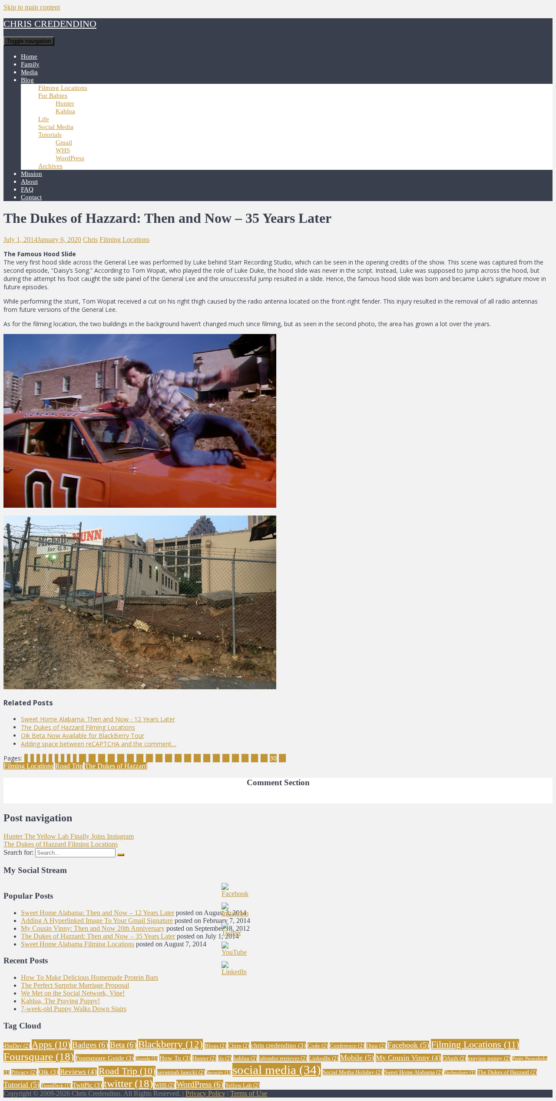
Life (43, 119)
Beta (123, 1044)
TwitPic (87, 1084)
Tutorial (21, 1084)
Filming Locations (62, 87)
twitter (128, 1083)
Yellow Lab (242, 1085)
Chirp (238, 1045)
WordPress (70, 158)
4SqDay (16, 1045)
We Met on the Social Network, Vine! (73, 993)
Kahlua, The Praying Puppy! (60, 1001)
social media (276, 1070)
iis (225, 1058)
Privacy (24, 1072)
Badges (90, 1044)
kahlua (245, 1058)
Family (30, 64)
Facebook (408, 1045)
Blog (27, 79)
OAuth (454, 1058)
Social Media (55, 126)
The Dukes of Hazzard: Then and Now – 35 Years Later (98, 936)
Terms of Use (248, 1093)
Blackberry (170, 1044)
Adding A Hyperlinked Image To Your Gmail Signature (97, 920)
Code (318, 1045)
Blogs (215, 1045)
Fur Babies (52, 95)
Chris (90, 239)
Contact (31, 197)
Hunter (65, 103)
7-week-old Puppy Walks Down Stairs (73, 1008)
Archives (50, 165)
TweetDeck (56, 1085)
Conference (347, 1045)
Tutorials (50, 134)
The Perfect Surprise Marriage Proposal (75, 985)
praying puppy (489, 1058)
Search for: (18, 852)
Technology (460, 1072)
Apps (51, 1044)
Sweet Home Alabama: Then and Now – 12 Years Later (97, 912)
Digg (376, 1045)
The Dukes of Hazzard (116, 766)
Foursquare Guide (105, 1057)
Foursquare (38, 1056)
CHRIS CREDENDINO (49, 23)
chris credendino (278, 1045)
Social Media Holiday (352, 1072)
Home (29, 56)
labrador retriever (283, 1058)
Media (29, 72)
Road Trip (69, 766)
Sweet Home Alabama (413, 1072)
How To (175, 1057)
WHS (63, 150)
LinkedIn (323, 1058)
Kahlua (65, 111)
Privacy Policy (205, 1093)
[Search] (120, 854)
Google (147, 1058)
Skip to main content (31, 7)
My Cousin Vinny (408, 1058)
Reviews (78, 1072)
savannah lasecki (181, 1072)
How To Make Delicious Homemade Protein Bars (89, 977)
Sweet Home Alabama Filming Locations (77, 944)
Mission (31, 173)
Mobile (357, 1057)
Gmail (64, 142)
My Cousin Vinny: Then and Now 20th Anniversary (93, 928)
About (29, 181)
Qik (48, 1071)
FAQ (27, 189)
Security (219, 1072)
